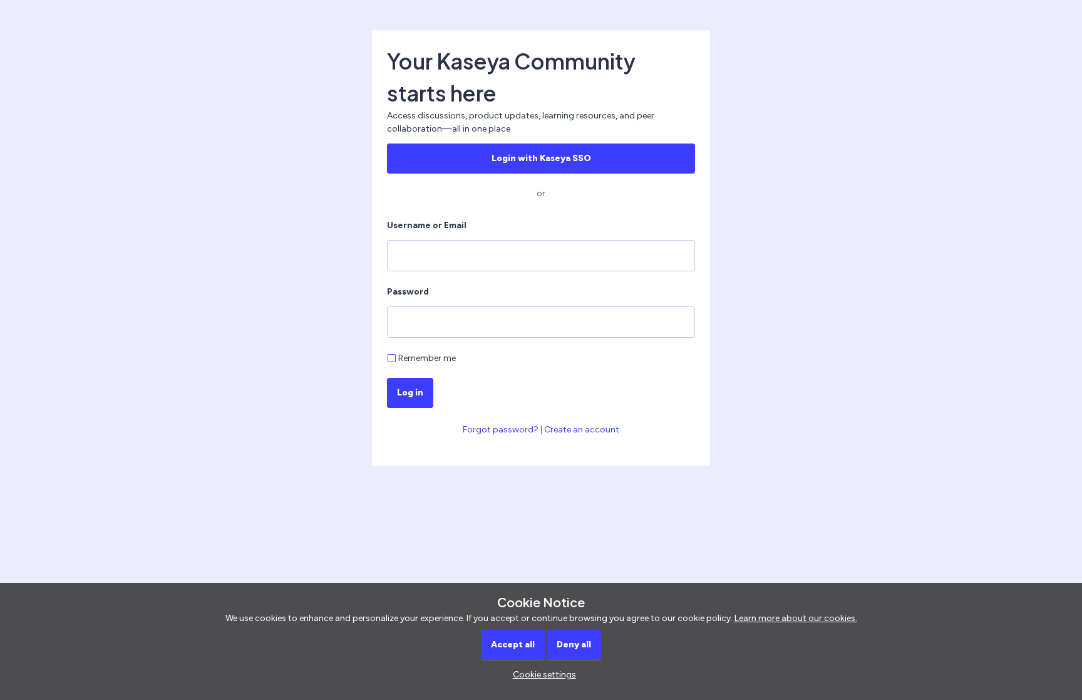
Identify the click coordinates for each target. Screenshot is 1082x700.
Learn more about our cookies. (795, 618)
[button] (541, 674)
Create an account (581, 429)
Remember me (427, 358)
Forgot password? (500, 429)
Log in (410, 392)
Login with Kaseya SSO (541, 158)
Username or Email (426, 225)
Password (408, 291)
